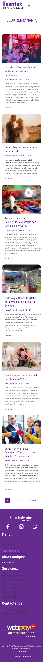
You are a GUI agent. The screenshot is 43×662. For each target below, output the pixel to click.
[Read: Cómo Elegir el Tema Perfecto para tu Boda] (21, 128)
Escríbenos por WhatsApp (15, 609)
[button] (29, 6)
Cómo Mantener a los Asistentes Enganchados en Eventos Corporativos (20, 452)
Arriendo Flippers (11, 592)
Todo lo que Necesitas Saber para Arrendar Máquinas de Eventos (21, 301)
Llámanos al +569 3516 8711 (14, 614)
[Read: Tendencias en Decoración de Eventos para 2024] (21, 356)
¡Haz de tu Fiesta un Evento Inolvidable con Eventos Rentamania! (20, 71)
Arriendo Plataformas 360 (15, 575)
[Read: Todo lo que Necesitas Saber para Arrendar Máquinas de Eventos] (21, 279)
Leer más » (8, 107)
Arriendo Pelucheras (13, 588)
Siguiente (33, 500)
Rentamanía (27, 657)
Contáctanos (9, 544)
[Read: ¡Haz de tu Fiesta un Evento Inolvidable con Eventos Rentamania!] (21, 48)
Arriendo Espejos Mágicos (15, 583)
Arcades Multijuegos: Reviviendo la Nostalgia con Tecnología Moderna (20, 221)
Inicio (5, 541)
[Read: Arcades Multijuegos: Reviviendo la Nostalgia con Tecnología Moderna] (21, 199)
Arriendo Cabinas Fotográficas (17, 579)
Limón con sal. (21, 651)
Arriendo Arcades (11, 596)
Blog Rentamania (11, 550)
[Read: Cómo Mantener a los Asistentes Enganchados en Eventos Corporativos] (21, 429)
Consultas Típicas (11, 547)
